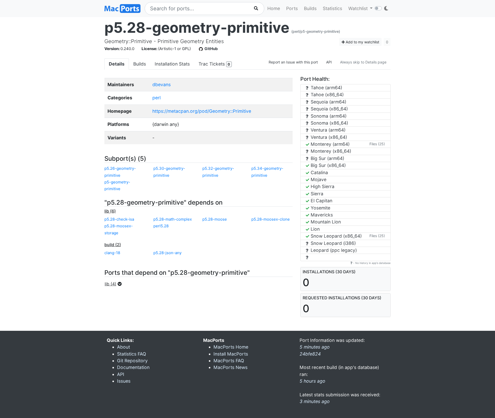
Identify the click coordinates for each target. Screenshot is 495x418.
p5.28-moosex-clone (270, 219)
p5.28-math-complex (172, 219)
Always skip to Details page (363, 62)
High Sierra (321, 186)
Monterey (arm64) (329, 144)
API (329, 62)
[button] (114, 284)
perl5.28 (161, 225)
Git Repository (132, 360)
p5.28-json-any (167, 252)
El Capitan (320, 200)
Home (273, 8)
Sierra (316, 193)
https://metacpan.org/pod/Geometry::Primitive (201, 111)
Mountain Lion (325, 221)
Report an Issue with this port (293, 62)
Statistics (332, 8)
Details (117, 64)
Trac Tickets (214, 64)
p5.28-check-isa (119, 219)
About (123, 347)
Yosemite (319, 208)
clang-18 (112, 252)
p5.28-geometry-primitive (196, 27)
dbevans (161, 84)
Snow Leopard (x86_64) (335, 236)
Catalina (318, 172)
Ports (292, 8)
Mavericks (321, 215)
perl (156, 97)
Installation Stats (172, 64)
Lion (314, 229)
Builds (310, 8)
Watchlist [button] (358, 8)
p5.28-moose (214, 219)
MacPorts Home (230, 347)
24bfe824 (310, 354)
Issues (123, 381)
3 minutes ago (315, 401)
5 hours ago (312, 381)
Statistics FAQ (131, 354)
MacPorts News (230, 367)
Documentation (133, 367)
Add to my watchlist (362, 42)
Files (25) (377, 144)
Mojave (317, 179)
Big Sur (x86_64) (327, 165)
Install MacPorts (230, 354)
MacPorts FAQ (228, 360)
